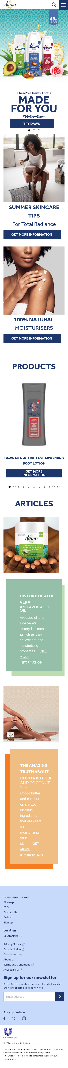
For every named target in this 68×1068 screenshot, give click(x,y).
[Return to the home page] (10, 7)
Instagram (24, 1018)
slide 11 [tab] (58, 487)
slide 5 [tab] (29, 487)
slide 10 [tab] (53, 487)
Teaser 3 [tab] (39, 130)
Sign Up (8, 922)
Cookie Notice (12, 949)
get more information (36, 235)
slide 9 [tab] (49, 487)
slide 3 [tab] (19, 487)
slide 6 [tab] (34, 487)
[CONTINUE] (59, 996)
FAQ (6, 907)
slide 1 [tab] (10, 487)
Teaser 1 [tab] (29, 130)
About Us (9, 959)
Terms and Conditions (16, 964)
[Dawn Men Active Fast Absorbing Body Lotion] (34, 414)
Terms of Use (9, 1058)
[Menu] (63, 5)
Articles (8, 917)
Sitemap (8, 902)
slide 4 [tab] (24, 487)
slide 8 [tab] (44, 487)
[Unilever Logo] (10, 1037)
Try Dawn (31, 123)
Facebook (4, 1018)
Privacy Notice (12, 944)
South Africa (10, 935)
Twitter (13, 1018)
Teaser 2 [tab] (34, 130)
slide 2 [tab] (14, 487)
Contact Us (10, 912)
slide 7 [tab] (39, 487)
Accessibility (11, 969)
